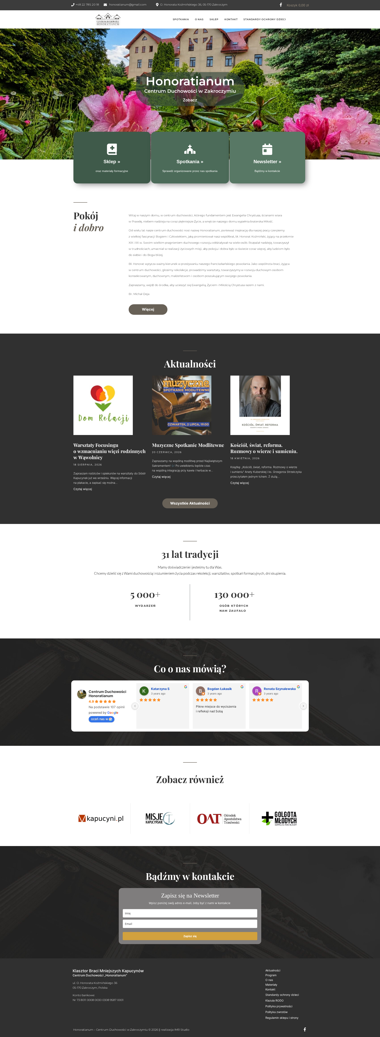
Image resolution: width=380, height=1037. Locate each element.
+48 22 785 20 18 (87, 4)
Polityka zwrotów (276, 1012)
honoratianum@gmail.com (127, 4)
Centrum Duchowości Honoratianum (107, 694)
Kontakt (270, 989)
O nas (269, 980)
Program (270, 975)
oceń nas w (99, 719)
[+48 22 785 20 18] (72, 4)
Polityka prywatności (278, 1006)
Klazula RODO (274, 1000)
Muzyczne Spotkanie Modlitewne (188, 445)
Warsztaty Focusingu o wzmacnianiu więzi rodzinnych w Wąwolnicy (109, 451)
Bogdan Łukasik (219, 689)
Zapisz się (190, 936)
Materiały (271, 984)
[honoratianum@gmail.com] (105, 4)
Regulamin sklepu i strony (281, 1017)
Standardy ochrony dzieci (282, 994)
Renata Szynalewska (280, 689)
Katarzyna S (160, 689)
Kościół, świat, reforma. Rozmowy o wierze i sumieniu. (263, 448)
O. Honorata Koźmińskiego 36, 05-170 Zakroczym (193, 4)
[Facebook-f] (281, 5)
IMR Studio (181, 1029)
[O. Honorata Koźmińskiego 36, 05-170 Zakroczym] (157, 4)
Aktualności (272, 970)
